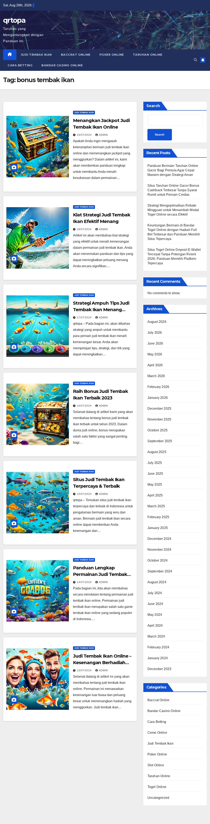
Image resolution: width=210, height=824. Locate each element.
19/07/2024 (84, 134)
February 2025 (158, 517)
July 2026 (154, 332)
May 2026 (154, 354)
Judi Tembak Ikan (36, 55)
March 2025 (156, 506)
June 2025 (155, 473)
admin (103, 134)
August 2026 (156, 321)
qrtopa (14, 20)
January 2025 (157, 528)
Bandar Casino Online (62, 65)
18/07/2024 (84, 229)
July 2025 (154, 463)
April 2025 (155, 495)
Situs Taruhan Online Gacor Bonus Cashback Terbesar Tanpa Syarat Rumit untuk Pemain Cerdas (173, 190)
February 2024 (158, 647)
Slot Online (155, 765)
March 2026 (156, 376)
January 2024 (157, 658)
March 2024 (156, 636)
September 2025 (159, 441)
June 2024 (155, 604)
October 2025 (157, 430)
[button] (195, 60)
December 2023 (159, 669)
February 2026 (158, 387)
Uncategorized (158, 797)
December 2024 (159, 538)
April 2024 (155, 625)
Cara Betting (20, 65)
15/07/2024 (84, 494)
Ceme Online (157, 732)
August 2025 (156, 452)
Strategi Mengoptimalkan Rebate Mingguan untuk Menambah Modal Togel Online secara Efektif (173, 210)
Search (153, 106)
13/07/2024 (84, 670)
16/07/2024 (84, 405)
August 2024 (156, 582)
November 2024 (159, 549)
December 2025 (159, 408)
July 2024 (154, 593)
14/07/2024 (84, 582)
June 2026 (155, 343)
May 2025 (154, 484)
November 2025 (159, 419)
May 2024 (154, 614)
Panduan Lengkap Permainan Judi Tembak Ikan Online (100, 574)
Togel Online (156, 787)
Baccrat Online (75, 55)
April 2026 (155, 365)
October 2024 (157, 560)
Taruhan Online (147, 55)
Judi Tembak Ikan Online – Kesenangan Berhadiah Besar (102, 662)
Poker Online (111, 55)
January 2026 (157, 397)
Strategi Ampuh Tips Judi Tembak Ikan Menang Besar (101, 309)
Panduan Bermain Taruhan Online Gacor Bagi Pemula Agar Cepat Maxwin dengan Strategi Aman (172, 170)
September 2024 (159, 571)
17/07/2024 (84, 317)
